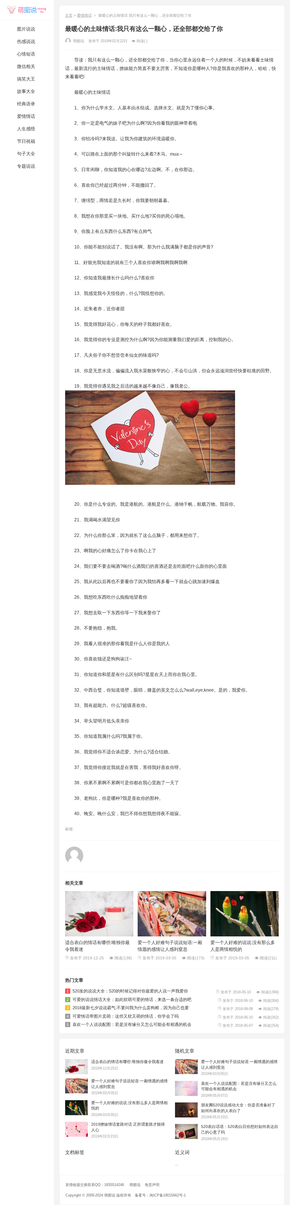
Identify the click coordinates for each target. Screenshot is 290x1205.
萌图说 (134, 1185)
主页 (68, 15)
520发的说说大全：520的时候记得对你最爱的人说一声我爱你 (130, 991)
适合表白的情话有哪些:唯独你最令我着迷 (127, 1061)
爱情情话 (84, 15)
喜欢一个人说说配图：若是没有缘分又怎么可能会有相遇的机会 (131, 1024)
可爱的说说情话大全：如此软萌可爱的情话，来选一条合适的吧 (131, 999)
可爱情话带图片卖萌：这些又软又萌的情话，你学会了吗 (125, 1016)
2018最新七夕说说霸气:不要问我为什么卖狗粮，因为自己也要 (130, 1007)
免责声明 (152, 1185)
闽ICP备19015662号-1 (168, 1195)
